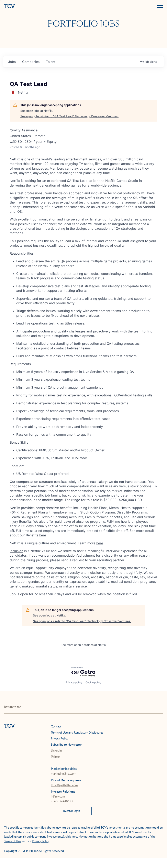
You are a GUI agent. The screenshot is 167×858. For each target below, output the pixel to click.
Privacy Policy (59, 739)
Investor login (71, 811)
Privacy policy (74, 682)
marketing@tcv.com (63, 774)
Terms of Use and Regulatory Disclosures (77, 733)
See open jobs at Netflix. (36, 110)
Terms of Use (12, 841)
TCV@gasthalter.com (64, 785)
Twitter (55, 757)
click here (71, 837)
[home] (43, 6)
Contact (56, 726)
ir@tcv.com (58, 797)
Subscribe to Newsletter (66, 745)
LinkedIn (56, 751)
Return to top (12, 707)
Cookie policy (93, 682)
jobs (12, 62)
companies (31, 62)
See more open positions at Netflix (84, 645)
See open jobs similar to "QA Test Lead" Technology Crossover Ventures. (69, 116)
